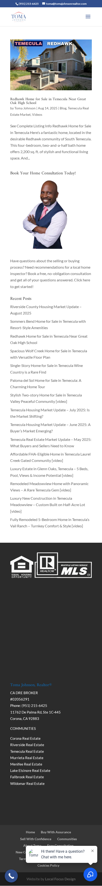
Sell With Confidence (35, 839)
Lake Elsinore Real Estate (30, 770)
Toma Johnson (25, 108)
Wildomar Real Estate (27, 783)
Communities (67, 839)
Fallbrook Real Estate (27, 777)
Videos (37, 114)
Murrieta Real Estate (26, 758)
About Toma (32, 845)
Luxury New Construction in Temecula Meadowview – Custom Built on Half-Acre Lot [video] (47, 504)
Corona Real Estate (25, 738)
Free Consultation (60, 845)
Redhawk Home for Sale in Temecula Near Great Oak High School (48, 101)
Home (30, 832)
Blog (63, 108)
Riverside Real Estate (27, 745)
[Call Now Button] (11, 875)
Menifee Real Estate (26, 764)
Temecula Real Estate (27, 751)
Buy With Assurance (56, 832)
